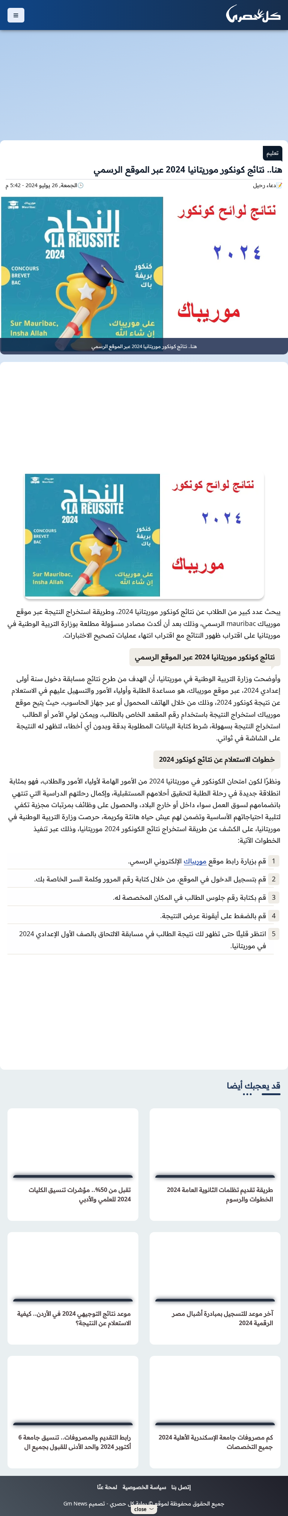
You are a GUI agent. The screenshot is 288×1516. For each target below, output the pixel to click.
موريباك (195, 861)
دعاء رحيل (264, 185)
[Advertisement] (144, 81)
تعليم (273, 153)
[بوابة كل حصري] (253, 15)
